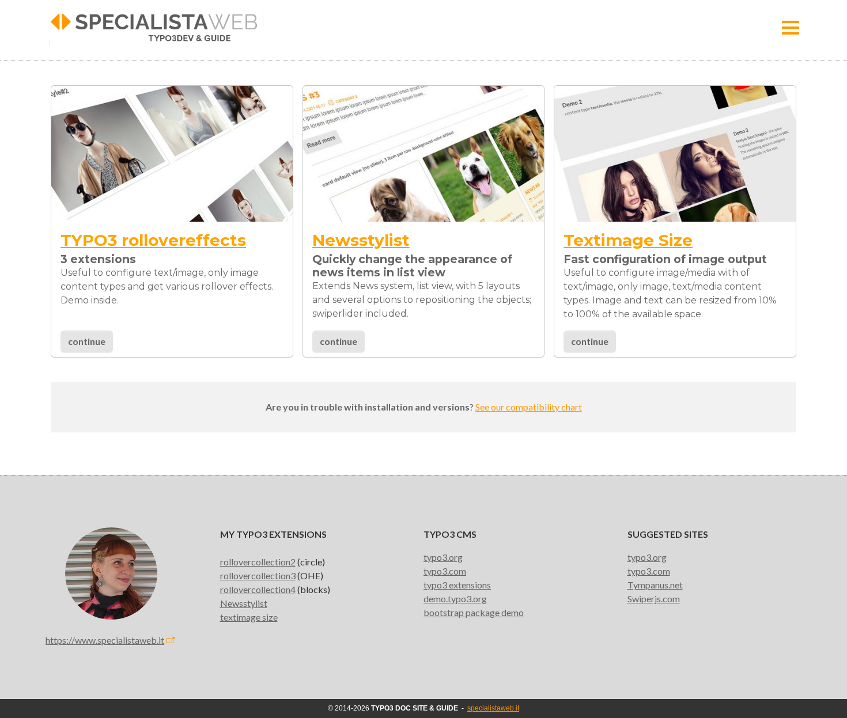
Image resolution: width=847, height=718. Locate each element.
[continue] (423, 152)
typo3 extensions (457, 584)
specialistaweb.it (493, 708)
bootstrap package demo (473, 612)
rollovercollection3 (258, 575)
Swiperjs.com (653, 598)
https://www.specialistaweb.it (105, 640)
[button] (790, 28)
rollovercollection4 (258, 589)
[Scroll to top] (821, 692)
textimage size (249, 616)
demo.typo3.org (455, 598)
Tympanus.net (655, 584)
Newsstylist (243, 603)
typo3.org (443, 557)
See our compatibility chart (528, 406)
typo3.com (444, 570)
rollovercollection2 (258, 561)
